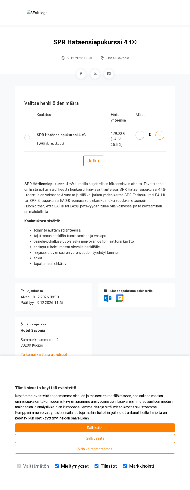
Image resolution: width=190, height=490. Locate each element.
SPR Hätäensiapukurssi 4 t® (61, 135)
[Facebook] (81, 74)
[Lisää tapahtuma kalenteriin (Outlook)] (108, 298)
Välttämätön (36, 466)
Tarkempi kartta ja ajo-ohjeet (44, 354)
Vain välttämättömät (95, 449)
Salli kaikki (95, 428)
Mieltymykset (75, 466)
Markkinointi (141, 466)
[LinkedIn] (109, 74)
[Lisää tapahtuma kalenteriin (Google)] (120, 298)
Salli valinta (95, 438)
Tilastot (109, 466)
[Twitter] (95, 74)
